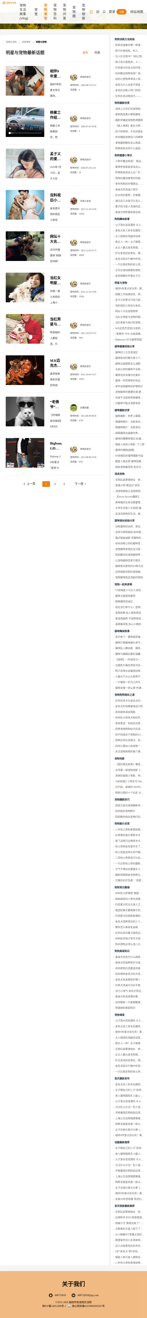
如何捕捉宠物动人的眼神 (129, 137)
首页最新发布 (122, 1078)
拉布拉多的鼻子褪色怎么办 (130, 932)
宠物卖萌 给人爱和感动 (128, 612)
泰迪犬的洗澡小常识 (126, 189)
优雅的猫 (84, 408)
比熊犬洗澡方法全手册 (127, 985)
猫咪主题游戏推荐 (125, 595)
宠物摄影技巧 (122, 799)
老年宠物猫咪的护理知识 (129, 386)
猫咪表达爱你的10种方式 (129, 566)
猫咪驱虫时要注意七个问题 (130, 357)
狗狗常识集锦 (122, 887)
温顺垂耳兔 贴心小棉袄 (128, 624)
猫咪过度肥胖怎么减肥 (127, 363)
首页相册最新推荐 (125, 1205)
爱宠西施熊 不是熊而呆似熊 (130, 618)
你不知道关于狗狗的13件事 (130, 734)
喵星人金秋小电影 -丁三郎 (129, 444)
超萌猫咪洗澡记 (124, 601)
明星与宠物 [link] (41, 42)
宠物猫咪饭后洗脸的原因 (129, 577)
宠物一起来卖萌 (123, 584)
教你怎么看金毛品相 (126, 927)
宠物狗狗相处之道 (125, 694)
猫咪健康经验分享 (125, 346)
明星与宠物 (121, 282)
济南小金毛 (85, 201)
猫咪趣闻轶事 (122, 631)
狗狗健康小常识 (123, 155)
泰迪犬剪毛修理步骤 (126, 996)
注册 (121, 11)
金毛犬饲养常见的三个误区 (130, 921)
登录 (112, 11)
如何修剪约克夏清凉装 (127, 968)
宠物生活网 (11, 42)
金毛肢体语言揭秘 (125, 711)
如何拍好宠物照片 (125, 811)
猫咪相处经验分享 (125, 520)
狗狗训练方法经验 (125, 39)
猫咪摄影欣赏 (122, 410)
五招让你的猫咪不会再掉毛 (130, 369)
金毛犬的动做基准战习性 (129, 706)
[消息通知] (104, 12)
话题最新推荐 (122, 1142)
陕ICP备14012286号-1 (54, 1306)
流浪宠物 (120, 473)
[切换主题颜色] (91, 12)
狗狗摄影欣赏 (122, 102)
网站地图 (136, 12)
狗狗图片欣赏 (122, 823)
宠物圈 (74, 12)
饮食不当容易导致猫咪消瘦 (130, 397)
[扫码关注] (98, 12)
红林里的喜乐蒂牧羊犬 (127, 835)
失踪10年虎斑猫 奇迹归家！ (130, 1199)
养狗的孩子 (85, 77)
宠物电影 (120, 758)
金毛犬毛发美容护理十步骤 (130, 979)
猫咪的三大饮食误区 (126, 352)
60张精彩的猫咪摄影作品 (129, 455)
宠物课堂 (26, 42)
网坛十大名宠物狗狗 (55, 242)
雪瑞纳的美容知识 (125, 1007)
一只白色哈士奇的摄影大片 (130, 863)
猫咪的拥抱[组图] (124, 449)
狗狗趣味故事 (122, 218)
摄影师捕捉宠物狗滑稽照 (129, 120)
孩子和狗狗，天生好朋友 (129, 131)
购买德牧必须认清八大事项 (130, 944)
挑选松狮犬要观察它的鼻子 (130, 910)
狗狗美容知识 (122, 951)
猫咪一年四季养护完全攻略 (130, 380)
